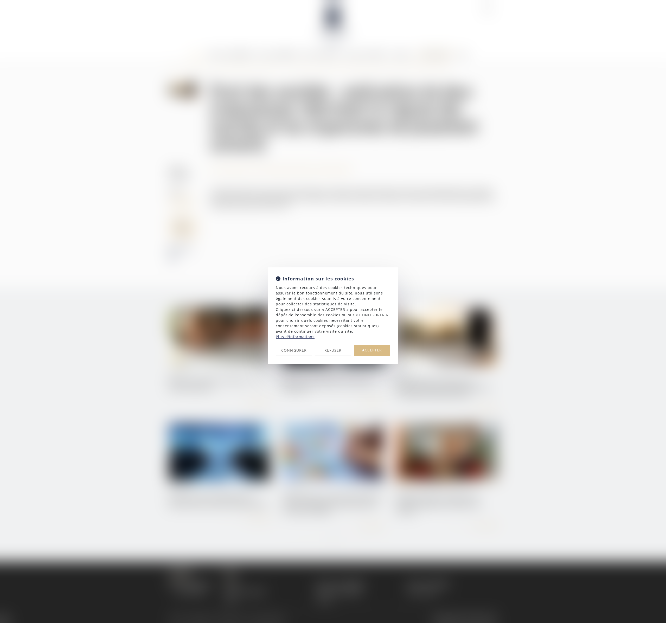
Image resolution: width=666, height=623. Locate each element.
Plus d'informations (295, 336)
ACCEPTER (372, 350)
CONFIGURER (294, 350)
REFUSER (333, 350)
